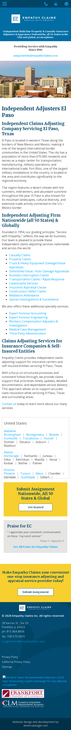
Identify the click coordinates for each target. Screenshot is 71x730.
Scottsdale (28, 477)
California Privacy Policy (16, 662)
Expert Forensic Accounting (27, 313)
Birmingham (12, 435)
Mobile (54, 435)
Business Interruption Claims (29, 275)
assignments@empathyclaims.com (35, 55)
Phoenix (9, 473)
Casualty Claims (19, 255)
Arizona (9, 470)
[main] (35, 292)
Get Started (35, 507)
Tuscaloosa (30, 438)
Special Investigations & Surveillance (34, 299)
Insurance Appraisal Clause (27, 287)
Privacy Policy (10, 657)
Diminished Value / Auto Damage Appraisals (39, 271)
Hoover (49, 438)
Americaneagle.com (35, 725)
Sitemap (7, 667)
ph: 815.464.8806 (13, 631)
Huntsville (10, 438)
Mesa (39, 473)
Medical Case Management (27, 329)
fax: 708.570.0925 (13, 636)
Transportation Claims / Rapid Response (36, 279)
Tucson (25, 473)
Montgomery (35, 435)
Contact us (9, 404)
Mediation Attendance (24, 295)
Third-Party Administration (27, 333)
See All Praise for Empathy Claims (35, 546)
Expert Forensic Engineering (28, 317)
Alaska (8, 452)
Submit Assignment (35, 592)
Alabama (10, 431)
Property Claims (20, 259)
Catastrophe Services (23, 283)
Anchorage (11, 456)
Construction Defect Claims (27, 291)
